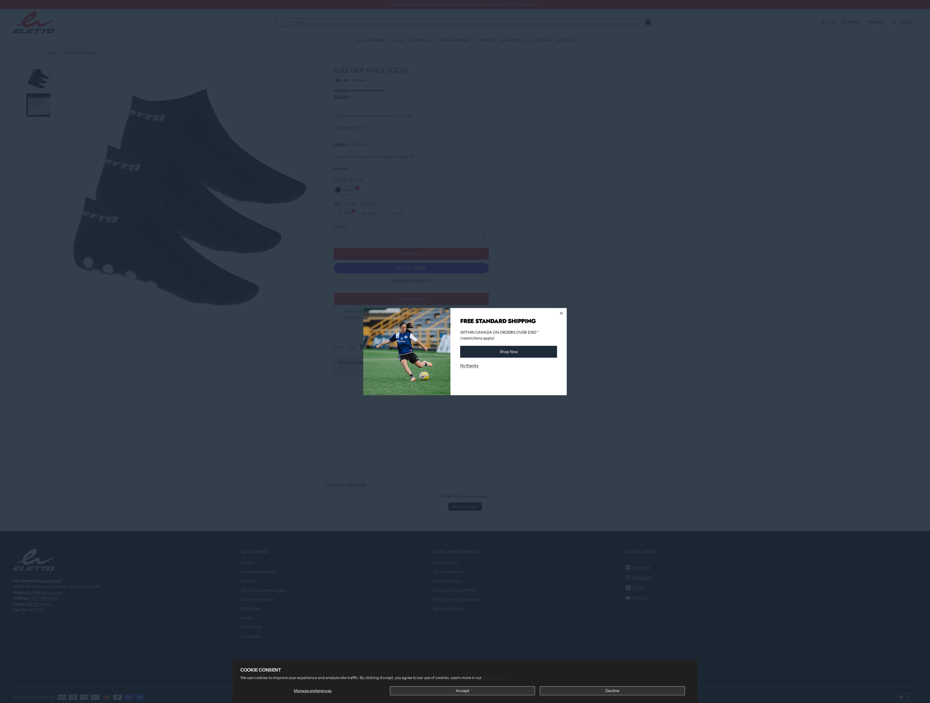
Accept (462, 690)
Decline (612, 690)
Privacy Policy (494, 677)
